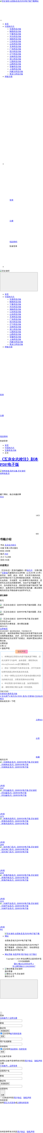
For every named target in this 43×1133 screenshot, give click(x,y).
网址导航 (8, 954)
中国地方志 (9, 448)
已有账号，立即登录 (8, 1066)
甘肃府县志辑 (10, 450)
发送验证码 (5, 1031)
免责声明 (17, 954)
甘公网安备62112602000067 (23, 966)
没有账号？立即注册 (8, 1018)
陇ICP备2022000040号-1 (24, 964)
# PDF (18, 696)
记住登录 (6, 1034)
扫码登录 (25, 1103)
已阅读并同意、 (16, 1098)
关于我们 (33, 954)
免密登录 (23, 1049)
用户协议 (25, 954)
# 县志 (24, 696)
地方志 (29, 570)
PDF (6, 554)
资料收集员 (5, 473)
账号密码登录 (16, 1034)
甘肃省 (5, 573)
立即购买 (4, 629)
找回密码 (14, 1049)
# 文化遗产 (4, 696)
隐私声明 (38, 1061)
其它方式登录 (9, 1103)
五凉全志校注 (10, 545)
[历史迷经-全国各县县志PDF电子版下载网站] (23, 936)
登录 (2, 1036)
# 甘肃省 (30, 696)
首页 (7, 445)
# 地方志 (12, 696)
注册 (2, 1095)
